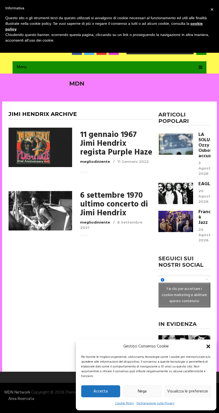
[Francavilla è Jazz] (175, 221)
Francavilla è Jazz (204, 217)
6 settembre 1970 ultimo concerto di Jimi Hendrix (114, 204)
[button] (208, 346)
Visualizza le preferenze (187, 391)
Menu (22, 67)
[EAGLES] (175, 193)
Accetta (100, 391)
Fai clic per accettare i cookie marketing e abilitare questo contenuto (184, 295)
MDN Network (17, 392)
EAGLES (204, 184)
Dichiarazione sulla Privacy (155, 403)
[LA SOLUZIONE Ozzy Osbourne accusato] (175, 144)
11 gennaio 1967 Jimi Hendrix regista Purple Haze (116, 143)
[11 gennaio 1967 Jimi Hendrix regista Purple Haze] (40, 147)
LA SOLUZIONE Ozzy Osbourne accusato (204, 145)
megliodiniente (95, 161)
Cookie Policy (124, 403)
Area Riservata (21, 398)
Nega (142, 391)
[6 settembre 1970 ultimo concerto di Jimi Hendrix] (40, 210)
